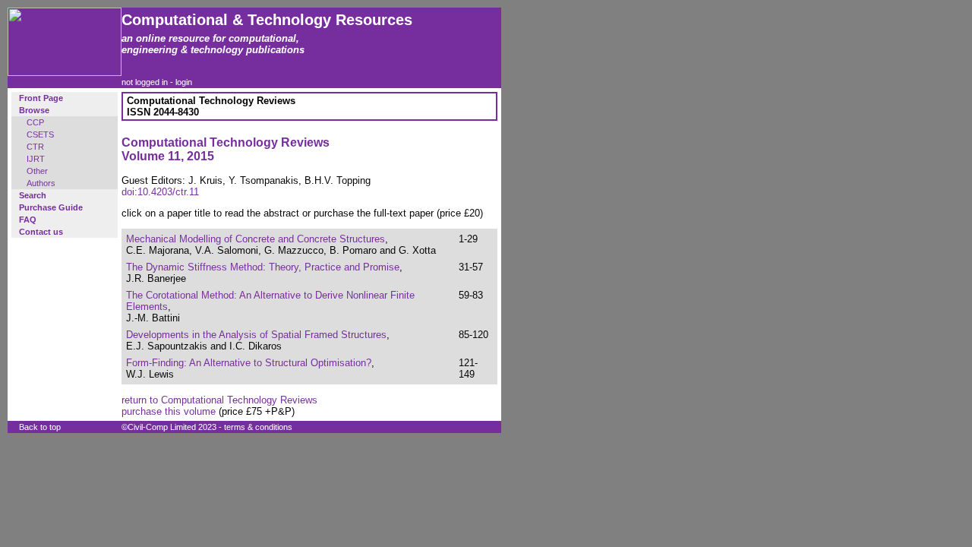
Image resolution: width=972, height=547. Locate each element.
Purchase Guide (51, 207)
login (183, 82)
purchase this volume (169, 411)
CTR (35, 146)
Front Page (41, 98)
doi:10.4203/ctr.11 (160, 192)
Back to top (40, 427)
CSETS (40, 134)
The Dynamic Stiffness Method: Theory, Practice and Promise (262, 267)
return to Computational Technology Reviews (219, 400)
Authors (41, 183)
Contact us (41, 231)
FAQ (27, 219)
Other (37, 170)
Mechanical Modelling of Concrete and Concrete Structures (255, 239)
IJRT (36, 158)
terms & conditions (258, 427)
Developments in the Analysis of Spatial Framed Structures (256, 334)
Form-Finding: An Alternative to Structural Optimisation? (248, 362)
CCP (35, 122)
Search (32, 195)
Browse (34, 110)
